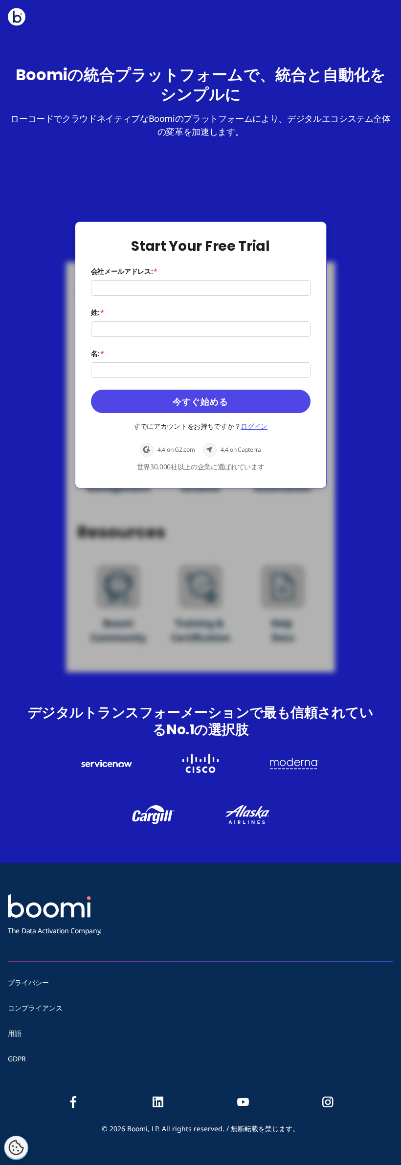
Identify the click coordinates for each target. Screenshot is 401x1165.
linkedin (158, 1102)
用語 (15, 1033)
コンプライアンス (35, 1007)
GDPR (17, 1058)
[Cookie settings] (16, 1148)
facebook (73, 1102)
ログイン (254, 426)
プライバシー (28, 982)
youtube (243, 1102)
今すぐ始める (200, 401)
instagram (327, 1102)
